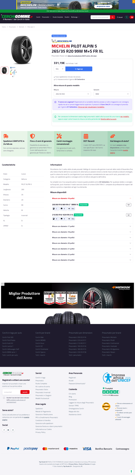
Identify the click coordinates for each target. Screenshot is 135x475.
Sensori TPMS (74, 405)
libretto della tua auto (108, 119)
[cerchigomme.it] (17, 17)
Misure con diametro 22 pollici (63, 254)
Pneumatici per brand (111, 332)
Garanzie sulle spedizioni (44, 423)
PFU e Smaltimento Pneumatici (47, 417)
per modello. (124, 116)
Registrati (72, 377)
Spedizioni (39, 408)
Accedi (71, 380)
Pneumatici (46, 17)
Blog (70, 396)
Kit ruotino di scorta (43, 386)
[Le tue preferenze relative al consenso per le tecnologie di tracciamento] (131, 471)
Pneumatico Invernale (59, 36)
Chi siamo (72, 393)
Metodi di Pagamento (43, 411)
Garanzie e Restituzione (44, 414)
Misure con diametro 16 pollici (63, 198)
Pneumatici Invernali (43, 392)
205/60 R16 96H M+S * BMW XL (69, 204)
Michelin (21, 27)
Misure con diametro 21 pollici (63, 248)
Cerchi (38, 17)
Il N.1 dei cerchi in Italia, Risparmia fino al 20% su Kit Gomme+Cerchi (67, 11)
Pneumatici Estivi (42, 389)
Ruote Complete (58, 17)
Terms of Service (84, 464)
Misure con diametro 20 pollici (63, 243)
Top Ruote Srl (67, 466)
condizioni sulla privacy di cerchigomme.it (16, 401)
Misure (56, 89)
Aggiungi (79, 69)
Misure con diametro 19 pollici (63, 237)
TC (81, 466)
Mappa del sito (74, 411)
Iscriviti (25, 392)
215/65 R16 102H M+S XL (67, 214)
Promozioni (73, 399)
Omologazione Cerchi (76, 408)
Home (4, 27)
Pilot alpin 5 (31, 27)
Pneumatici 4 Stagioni (43, 395)
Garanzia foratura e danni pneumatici (49, 426)
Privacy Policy (40, 432)
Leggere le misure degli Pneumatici (81, 402)
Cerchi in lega (40, 377)
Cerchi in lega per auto (12, 332)
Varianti (96, 89)
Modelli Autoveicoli (42, 398)
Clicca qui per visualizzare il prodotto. (91, 107)
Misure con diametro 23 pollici (63, 260)
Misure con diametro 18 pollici (63, 232)
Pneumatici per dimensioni (80, 332)
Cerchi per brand (43, 332)
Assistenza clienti (75, 414)
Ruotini (67, 17)
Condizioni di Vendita (43, 420)
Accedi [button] (120, 17)
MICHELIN (61, 46)
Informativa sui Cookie (44, 429)
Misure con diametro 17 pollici (63, 226)
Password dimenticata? (77, 383)
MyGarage (74, 17)
